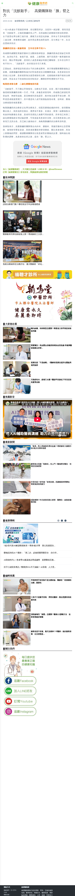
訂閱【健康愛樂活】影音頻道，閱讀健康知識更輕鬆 (25, 172)
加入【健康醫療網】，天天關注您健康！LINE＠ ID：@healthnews (32, 169)
